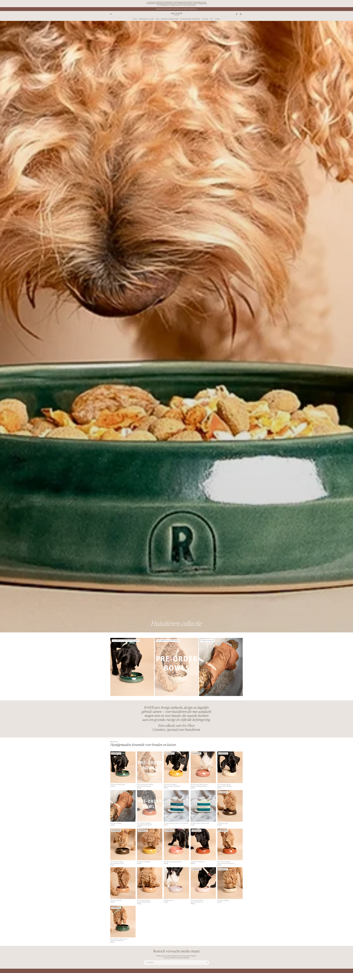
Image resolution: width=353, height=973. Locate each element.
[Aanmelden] (207, 962)
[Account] (237, 14)
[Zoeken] (111, 14)
